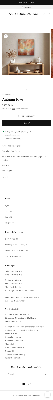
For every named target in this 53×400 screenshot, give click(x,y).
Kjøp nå (26, 123)
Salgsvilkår (9, 223)
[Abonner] (45, 374)
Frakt (13, 108)
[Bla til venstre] (21, 90)
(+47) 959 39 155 (11, 239)
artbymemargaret (22, 395)
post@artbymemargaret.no (16, 250)
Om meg (8, 211)
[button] (3, 14)
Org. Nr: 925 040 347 (13, 256)
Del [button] (6, 177)
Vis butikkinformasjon (14, 139)
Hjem (7, 205)
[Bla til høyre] (32, 90)
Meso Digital (36, 395)
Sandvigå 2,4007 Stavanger (16, 244)
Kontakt (8, 217)
